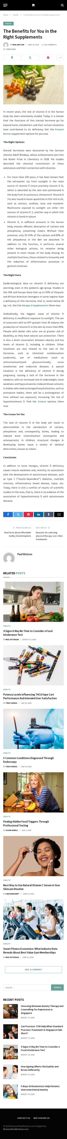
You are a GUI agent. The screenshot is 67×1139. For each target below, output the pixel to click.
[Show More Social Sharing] (61, 57)
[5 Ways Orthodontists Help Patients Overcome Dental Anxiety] (10, 1091)
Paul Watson (18, 45)
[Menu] (5, 5)
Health (8, 24)
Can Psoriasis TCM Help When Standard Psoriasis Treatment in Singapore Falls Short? (42, 1030)
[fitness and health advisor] (33, 5)
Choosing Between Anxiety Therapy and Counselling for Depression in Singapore (42, 1010)
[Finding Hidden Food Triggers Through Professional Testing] (33, 792)
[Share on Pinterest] (48, 57)
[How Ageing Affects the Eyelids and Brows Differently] (10, 1071)
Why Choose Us (42, 1118)
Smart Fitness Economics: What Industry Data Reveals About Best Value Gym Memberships (30, 950)
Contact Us (23, 1118)
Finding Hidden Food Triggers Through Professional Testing (26, 823)
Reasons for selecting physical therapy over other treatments (49, 536)
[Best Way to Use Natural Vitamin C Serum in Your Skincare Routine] (33, 856)
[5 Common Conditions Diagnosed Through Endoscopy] (33, 729)
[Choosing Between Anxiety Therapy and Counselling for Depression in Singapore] (10, 1011)
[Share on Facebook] (11, 57)
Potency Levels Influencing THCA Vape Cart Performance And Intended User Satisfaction (30, 696)
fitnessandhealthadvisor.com (15, 1129)
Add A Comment (33, 969)
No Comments (50, 45)
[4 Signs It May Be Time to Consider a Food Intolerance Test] (33, 602)
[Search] (62, 5)
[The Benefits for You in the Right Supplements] (33, 84)
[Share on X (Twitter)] (30, 57)
